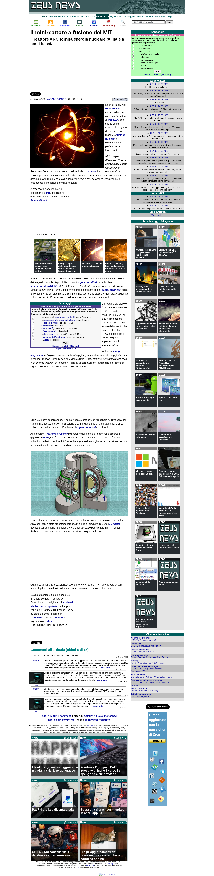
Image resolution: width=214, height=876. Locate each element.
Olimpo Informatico (157, 634)
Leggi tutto (105, 667)
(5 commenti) (120, 737)
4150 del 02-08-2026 (159, 184)
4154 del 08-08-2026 (159, 151)
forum (78, 867)
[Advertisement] (53, 69)
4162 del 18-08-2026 (159, 91)
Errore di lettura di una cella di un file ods (149, 657)
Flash (164, 16)
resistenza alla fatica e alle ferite (59, 320)
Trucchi (91, 16)
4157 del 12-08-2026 (159, 124)
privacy (110, 864)
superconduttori (87, 282)
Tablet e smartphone (141, 694)
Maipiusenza (102, 16)
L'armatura (46, 326)
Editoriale (52, 16)
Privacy (134, 661)
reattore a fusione (57, 433)
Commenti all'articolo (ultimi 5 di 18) (59, 650)
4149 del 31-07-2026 (159, 196)
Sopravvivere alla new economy (146, 680)
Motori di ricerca (139, 688)
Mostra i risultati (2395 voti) (65, 346)
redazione (90, 865)
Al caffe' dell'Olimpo (141, 638)
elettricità (114, 524)
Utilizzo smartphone (140, 696)
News (158, 16)
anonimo (57, 617)
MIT (48, 192)
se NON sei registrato (97, 719)
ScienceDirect (38, 200)
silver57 (36, 660)
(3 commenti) (71, 822)
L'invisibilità (47, 328)
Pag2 (170, 16)
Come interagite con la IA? (143, 651)
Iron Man (113, 120)
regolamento (91, 725)
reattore (91, 171)
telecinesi (48, 334)
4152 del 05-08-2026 (159, 166)
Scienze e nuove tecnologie (144, 666)
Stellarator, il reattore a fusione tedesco (92, 264)
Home (44, 16)
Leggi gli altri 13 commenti (55, 716)
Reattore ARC (113, 108)
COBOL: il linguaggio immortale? (146, 646)
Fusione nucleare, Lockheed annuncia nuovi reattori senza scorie (115, 267)
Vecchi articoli (157, 215)
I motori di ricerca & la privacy (144, 691)
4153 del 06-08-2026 (159, 157)
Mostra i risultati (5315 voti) (157, 74)
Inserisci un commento (61, 719)
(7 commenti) (71, 737)
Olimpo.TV (136, 643)
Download (149, 16)
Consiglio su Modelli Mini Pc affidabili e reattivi (152, 677)
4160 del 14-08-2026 (159, 106)
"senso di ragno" (51, 323)
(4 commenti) (120, 780)
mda (36, 685)
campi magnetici (111, 290)
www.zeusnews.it (56, 99)
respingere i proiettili (65, 317)
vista (46, 340)
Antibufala (138, 16)
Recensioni (63, 16)
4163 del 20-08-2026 (159, 84)
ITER (46, 437)
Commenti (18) (120, 99)
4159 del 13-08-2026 (159, 115)
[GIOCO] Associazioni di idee (144, 640)
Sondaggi (128, 16)
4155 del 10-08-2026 (159, 142)
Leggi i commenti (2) (66, 349)
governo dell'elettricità (54, 337)
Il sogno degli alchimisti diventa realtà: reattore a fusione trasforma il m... (67, 268)
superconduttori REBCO (45, 286)
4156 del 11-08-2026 (159, 133)
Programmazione (139, 655)
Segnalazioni (115, 16)
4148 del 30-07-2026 (159, 205)
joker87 (36, 689)
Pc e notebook (138, 674)
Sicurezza (82, 16)
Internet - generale (140, 649)
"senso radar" (49, 331)
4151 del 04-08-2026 (159, 175)
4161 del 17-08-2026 (159, 99)
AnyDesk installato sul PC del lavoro (147, 663)
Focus (73, 16)
